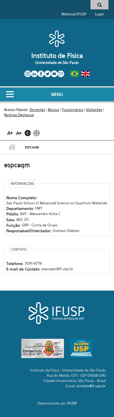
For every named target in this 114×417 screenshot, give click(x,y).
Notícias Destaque (19, 115)
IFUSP (72, 403)
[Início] (57, 38)
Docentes (37, 109)
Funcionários (72, 109)
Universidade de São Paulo (57, 62)
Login (99, 14)
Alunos (53, 109)
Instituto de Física (57, 55)
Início (11, 147)
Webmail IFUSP (73, 14)
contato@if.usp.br (91, 386)
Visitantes (94, 109)
